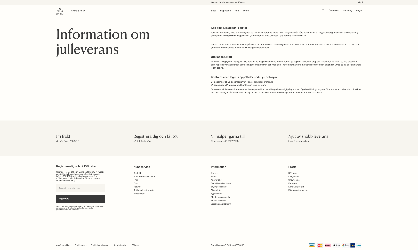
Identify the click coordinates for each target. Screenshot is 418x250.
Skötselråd (216, 190)
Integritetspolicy (75, 208)
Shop (213, 11)
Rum (237, 11)
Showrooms (294, 180)
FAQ (136, 180)
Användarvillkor (63, 245)
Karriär (214, 177)
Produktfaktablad (219, 201)
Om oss (214, 173)
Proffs (246, 11)
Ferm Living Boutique (221, 183)
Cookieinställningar (100, 245)
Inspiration (225, 11)
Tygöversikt (216, 194)
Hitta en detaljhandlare (144, 177)
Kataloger (292, 183)
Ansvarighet (216, 180)
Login (359, 11)
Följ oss (134, 245)
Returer (137, 187)
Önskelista (334, 11)
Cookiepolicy (81, 245)
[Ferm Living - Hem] (60, 11)
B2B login (292, 173)
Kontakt (137, 173)
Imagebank (293, 177)
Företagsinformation (297, 190)
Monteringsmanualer (221, 197)
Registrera (64, 199)
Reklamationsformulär (144, 190)
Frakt (136, 183)
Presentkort (139, 194)
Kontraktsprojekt (296, 187)
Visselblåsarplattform (221, 204)
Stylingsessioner (218, 187)
